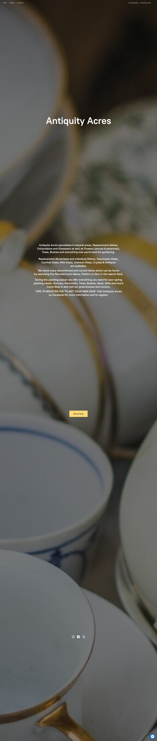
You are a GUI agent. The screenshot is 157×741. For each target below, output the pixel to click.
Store (5, 3)
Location (11, 3)
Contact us (20, 3)
